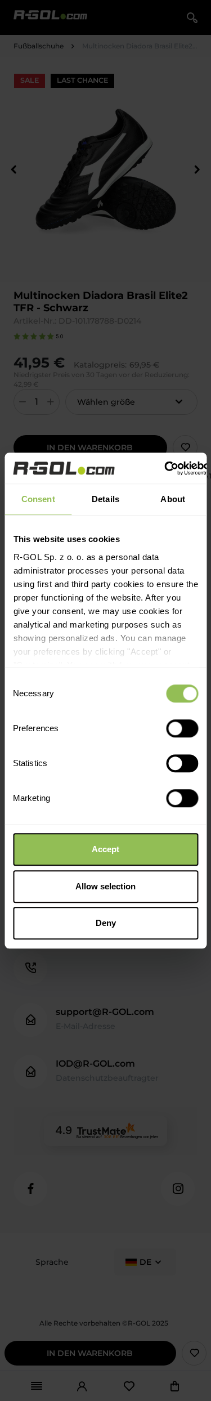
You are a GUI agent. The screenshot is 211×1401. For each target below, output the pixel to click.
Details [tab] (105, 499)
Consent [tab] (38, 499)
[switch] (182, 728)
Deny (106, 923)
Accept (105, 849)
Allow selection (105, 886)
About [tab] (172, 499)
